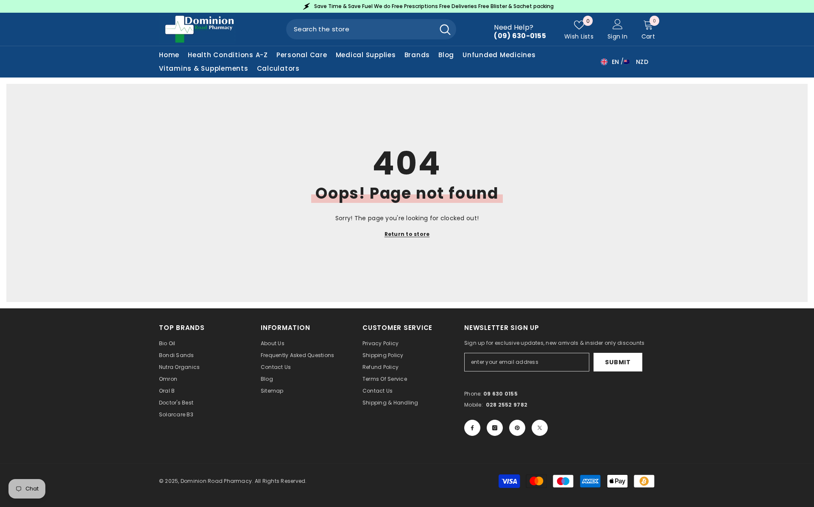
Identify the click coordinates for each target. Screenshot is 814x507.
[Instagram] (495, 428)
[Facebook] (472, 428)
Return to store (407, 234)
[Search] (371, 29)
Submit (617, 362)
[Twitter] (540, 428)
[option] (476, 6)
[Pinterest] (517, 428)
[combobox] (360, 29)
